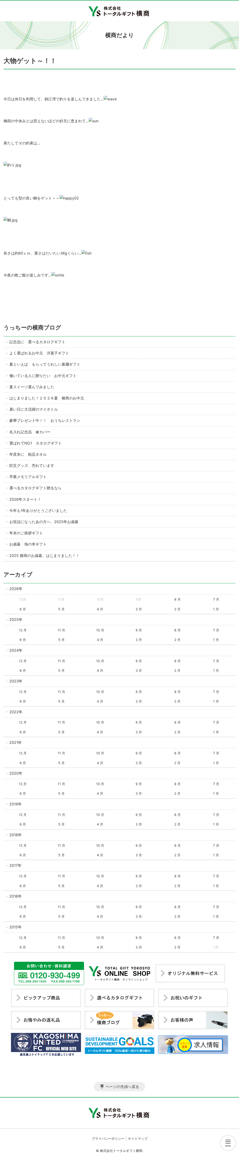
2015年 (15, 927)
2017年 (15, 865)
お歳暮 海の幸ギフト (28, 544)
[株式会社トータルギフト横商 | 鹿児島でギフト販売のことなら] (119, 11)
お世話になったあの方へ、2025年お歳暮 (43, 521)
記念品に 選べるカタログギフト (37, 341)
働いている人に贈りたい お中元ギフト (43, 375)
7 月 (216, 599)
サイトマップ (138, 1138)
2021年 (15, 742)
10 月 (100, 630)
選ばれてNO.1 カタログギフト (35, 443)
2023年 (15, 681)
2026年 (15, 588)
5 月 (61, 609)
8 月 (177, 599)
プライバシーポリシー (108, 1138)
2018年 (15, 834)
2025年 (15, 619)
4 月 (100, 609)
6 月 (23, 609)
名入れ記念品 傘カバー (29, 432)
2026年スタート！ (25, 499)
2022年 (15, 712)
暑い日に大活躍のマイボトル (33, 409)
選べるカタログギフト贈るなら (35, 488)
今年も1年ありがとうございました (38, 510)
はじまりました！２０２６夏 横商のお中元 (46, 398)
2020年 (15, 773)
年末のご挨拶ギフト (26, 533)
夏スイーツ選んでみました (31, 387)
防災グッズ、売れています (31, 465)
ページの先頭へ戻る (122, 1086)
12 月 (23, 630)
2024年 (15, 650)
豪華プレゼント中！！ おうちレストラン (44, 420)
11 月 (61, 630)
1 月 (216, 609)
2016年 (15, 896)
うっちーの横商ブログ (32, 327)
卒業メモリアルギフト (28, 476)
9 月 (139, 630)
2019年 (15, 804)
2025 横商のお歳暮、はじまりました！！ (44, 555)
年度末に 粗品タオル (28, 454)
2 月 (177, 609)
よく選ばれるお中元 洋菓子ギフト (39, 353)
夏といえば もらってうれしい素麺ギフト (44, 364)
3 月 (139, 609)
